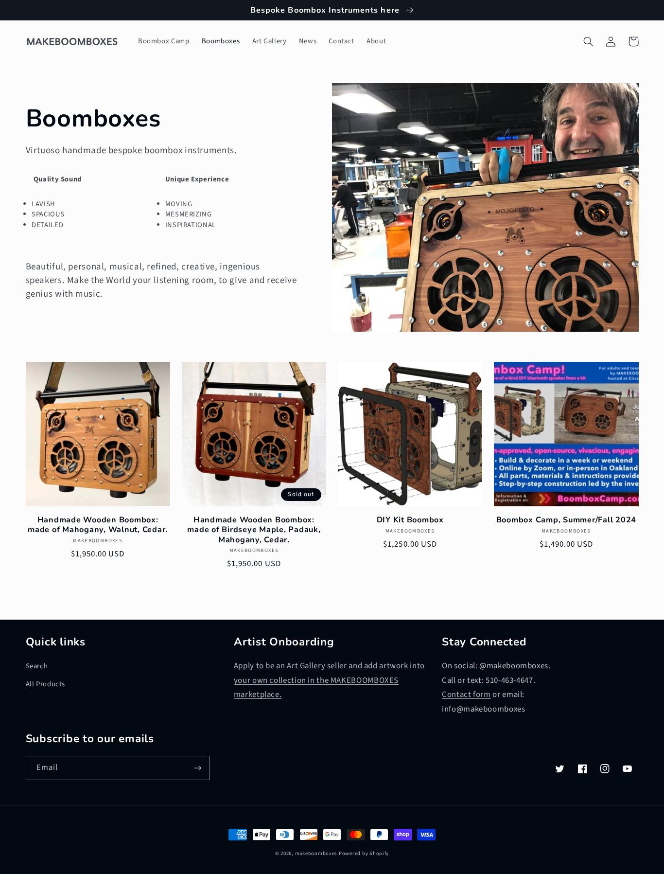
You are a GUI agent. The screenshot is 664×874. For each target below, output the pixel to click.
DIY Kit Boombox (410, 520)
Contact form (466, 694)
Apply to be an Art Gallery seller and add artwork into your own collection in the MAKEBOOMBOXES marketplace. (329, 680)
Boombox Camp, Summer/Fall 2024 (566, 520)
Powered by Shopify (364, 853)
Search (37, 666)
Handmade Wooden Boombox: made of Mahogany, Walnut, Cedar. (98, 525)
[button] (588, 41)
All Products (46, 684)
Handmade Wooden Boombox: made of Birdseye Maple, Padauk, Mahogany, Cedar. (253, 530)
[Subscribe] (197, 768)
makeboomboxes (316, 853)
